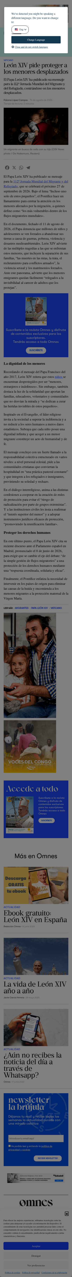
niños (59, 376)
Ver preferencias (36, 1265)
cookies (26, 1149)
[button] (67, 1213)
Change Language (36, 39)
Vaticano (8, 60)
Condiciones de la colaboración (54, 1272)
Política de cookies (12, 1272)
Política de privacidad (31, 1272)
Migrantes (21, 608)
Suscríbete (36, 350)
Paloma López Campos (16, 100)
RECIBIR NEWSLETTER (48, 1158)
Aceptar (36, 1246)
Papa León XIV (39, 608)
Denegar (36, 1255)
